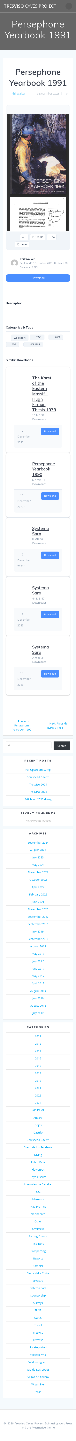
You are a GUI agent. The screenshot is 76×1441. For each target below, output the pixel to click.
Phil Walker (18, 93)
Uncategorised (38, 1347)
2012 (38, 1043)
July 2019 (38, 931)
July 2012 (38, 1013)
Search (61, 746)
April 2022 (38, 887)
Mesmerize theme (43, 1427)
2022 (38, 1095)
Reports (38, 1258)
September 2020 (38, 916)
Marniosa (38, 1199)
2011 (38, 1036)
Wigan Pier (38, 1384)
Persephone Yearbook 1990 (43, 469)
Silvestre (38, 1280)
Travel (38, 1325)
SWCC (38, 1318)
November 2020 (38, 909)
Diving (38, 1155)
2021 (38, 1088)
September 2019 (38, 924)
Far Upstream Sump (38, 769)
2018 (38, 1073)
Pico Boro (38, 1243)
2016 (38, 1058)
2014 (38, 1051)
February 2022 (38, 894)
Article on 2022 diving (38, 799)
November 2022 (38, 872)
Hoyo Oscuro (38, 1177)
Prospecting (38, 1251)
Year (38, 1392)
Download (38, 278)
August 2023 (38, 850)
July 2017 (38, 961)
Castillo (38, 1132)
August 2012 (38, 1005)
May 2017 (38, 976)
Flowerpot (38, 1169)
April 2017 (38, 983)
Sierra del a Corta (38, 1273)
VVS (13, 344)
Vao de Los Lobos (38, 1369)
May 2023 (38, 865)
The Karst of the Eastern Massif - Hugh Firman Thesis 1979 (44, 393)
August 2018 (38, 946)
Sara (56, 336)
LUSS (38, 1192)
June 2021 (38, 902)
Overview (38, 1229)
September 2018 (38, 939)
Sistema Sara (38, 1288)
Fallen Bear (38, 1162)
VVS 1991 (34, 344)
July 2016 (38, 998)
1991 (38, 336)
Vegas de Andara (38, 1377)
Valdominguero (38, 1362)
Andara (38, 1117)
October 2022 (38, 879)
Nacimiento (38, 1214)
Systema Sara (40, 531)
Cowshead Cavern (38, 777)
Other (38, 1221)
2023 (38, 1103)
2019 (38, 1080)
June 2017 (38, 968)
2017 (38, 1066)
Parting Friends (38, 1236)
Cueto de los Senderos (38, 1147)
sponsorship (38, 1295)
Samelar (38, 1266)
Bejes (38, 1125)
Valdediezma (38, 1355)
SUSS (38, 1310)
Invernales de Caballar (38, 1184)
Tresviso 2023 (38, 792)
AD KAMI (38, 1110)
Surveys (38, 1303)
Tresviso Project (30, 6)
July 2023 (38, 857)
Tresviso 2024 (38, 784)
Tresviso (38, 1332)
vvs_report (20, 337)
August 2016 (38, 991)
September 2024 (38, 842)
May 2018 (38, 954)
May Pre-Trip (38, 1206)
